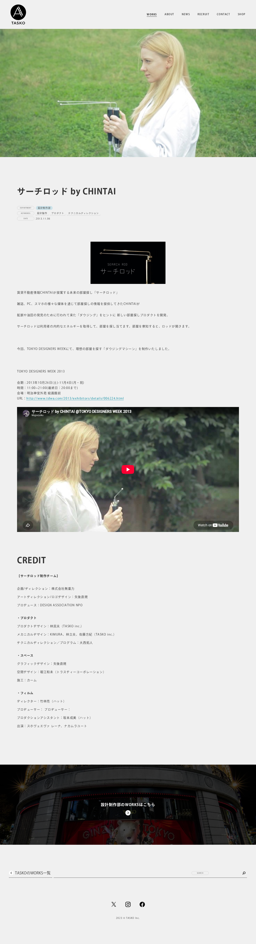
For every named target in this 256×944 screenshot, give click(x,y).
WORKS (152, 14)
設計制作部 (44, 208)
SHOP (242, 14)
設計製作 (42, 213)
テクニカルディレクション (83, 213)
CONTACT (223, 14)
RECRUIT (203, 14)
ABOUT (169, 14)
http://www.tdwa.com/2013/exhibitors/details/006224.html (75, 398)
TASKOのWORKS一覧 (33, 873)
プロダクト (57, 213)
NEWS (186, 14)
